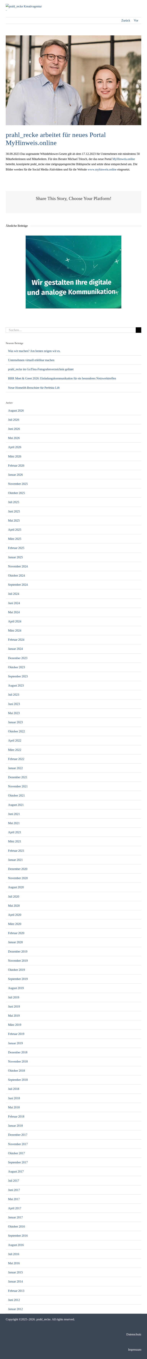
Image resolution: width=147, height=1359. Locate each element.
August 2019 (16, 988)
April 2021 (14, 832)
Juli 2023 (13, 694)
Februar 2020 (16, 933)
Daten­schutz (133, 1334)
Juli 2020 (13, 896)
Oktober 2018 (16, 1070)
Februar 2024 (16, 639)
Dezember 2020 (17, 869)
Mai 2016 (14, 1263)
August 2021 (16, 804)
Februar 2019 (16, 1034)
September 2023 (18, 676)
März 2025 (14, 538)
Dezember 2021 (17, 777)
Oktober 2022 (16, 731)
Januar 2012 (15, 1309)
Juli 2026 (13, 419)
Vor (136, 20)
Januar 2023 (15, 722)
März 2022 (14, 749)
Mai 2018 (14, 1107)
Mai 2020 (14, 905)
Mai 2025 (14, 520)
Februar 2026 (16, 465)
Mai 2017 (14, 1199)
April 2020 (14, 914)
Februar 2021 (16, 850)
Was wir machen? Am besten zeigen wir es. (34, 351)
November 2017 (18, 1144)
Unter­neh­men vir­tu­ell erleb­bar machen (31, 360)
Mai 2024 (14, 612)
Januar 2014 (15, 1281)
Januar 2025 (15, 557)
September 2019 (18, 979)
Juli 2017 (13, 1180)
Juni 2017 (14, 1190)
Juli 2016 (13, 1254)
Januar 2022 (15, 768)
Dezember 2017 (17, 1134)
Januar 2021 (15, 859)
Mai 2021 (14, 823)
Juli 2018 (13, 1089)
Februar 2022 (16, 759)
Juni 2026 (14, 428)
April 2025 (14, 529)
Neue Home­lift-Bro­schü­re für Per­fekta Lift (34, 387)
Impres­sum (134, 1349)
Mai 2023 (14, 713)
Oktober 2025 (16, 493)
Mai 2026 (14, 438)
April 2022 (14, 740)
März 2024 (14, 630)
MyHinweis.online (123, 159)
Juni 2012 (14, 1300)
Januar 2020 (15, 942)
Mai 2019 (14, 1015)
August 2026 (16, 410)
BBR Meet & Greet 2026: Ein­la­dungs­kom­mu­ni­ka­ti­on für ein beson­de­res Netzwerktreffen (62, 378)
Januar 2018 (15, 1125)
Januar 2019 (15, 1043)
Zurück (125, 20)
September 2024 (18, 584)
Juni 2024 (14, 603)
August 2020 (16, 887)
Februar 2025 (16, 548)
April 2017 (14, 1208)
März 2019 (14, 1024)
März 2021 (14, 841)
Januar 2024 (15, 648)
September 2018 (18, 1079)
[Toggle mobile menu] (139, 6)
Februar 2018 (16, 1116)
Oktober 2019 (16, 969)
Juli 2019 (13, 997)
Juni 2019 (14, 1006)
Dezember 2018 (17, 1052)
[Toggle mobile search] (132, 6)
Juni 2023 (14, 704)
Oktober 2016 (16, 1226)
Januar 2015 (15, 1272)
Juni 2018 (14, 1098)
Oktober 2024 (16, 575)
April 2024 (14, 621)
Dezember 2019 (17, 951)
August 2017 (16, 1171)
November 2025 (18, 483)
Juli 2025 (13, 502)
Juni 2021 (14, 814)
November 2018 (18, 1061)
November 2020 (18, 878)
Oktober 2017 (16, 1153)
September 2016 (18, 1235)
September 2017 (18, 1162)
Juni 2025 (14, 511)
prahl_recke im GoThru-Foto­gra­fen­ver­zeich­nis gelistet (41, 369)
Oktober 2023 (16, 667)
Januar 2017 (15, 1217)
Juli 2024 (13, 593)
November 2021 (18, 786)
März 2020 (14, 924)
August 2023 (16, 685)
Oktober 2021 (16, 795)
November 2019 (18, 960)
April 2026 (14, 447)
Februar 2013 (16, 1290)
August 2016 (16, 1245)
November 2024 (18, 566)
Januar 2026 (15, 474)
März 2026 (14, 456)
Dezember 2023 (17, 658)
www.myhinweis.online (102, 169)
